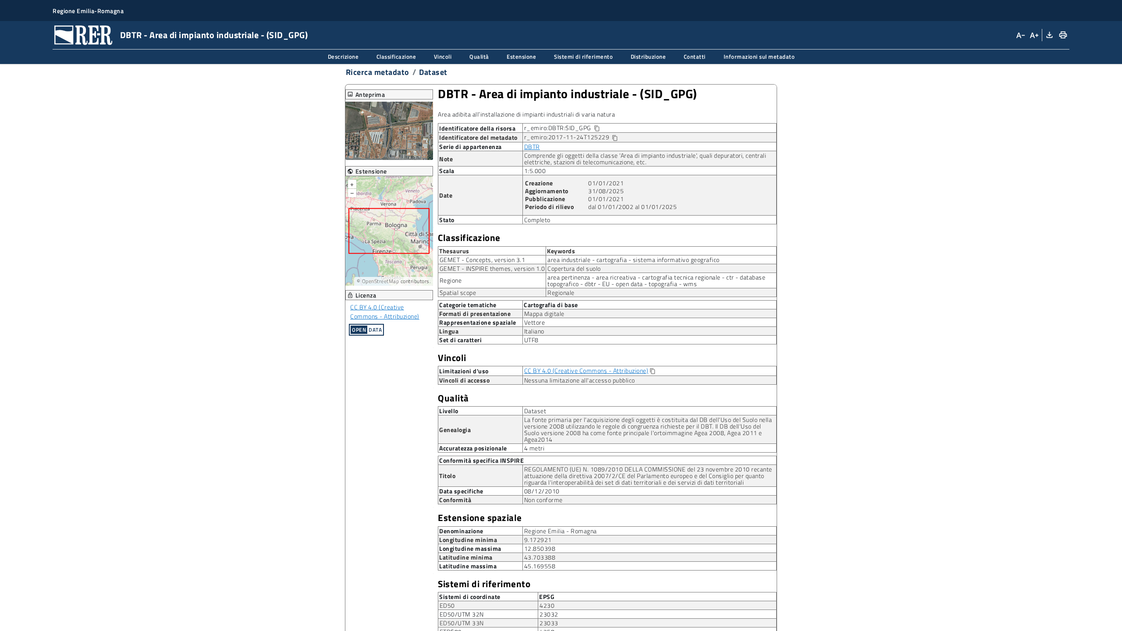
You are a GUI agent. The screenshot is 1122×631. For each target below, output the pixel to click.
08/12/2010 (542, 491)
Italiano (534, 331)
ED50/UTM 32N (462, 614)
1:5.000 (535, 170)
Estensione (367, 171)
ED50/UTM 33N (462, 623)
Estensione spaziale (480, 518)
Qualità (453, 398)
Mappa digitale (544, 313)
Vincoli (452, 358)
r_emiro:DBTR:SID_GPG (569, 128)
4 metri (534, 448)
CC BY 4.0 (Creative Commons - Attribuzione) (384, 311)
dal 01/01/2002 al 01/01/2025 (632, 206)
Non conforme (543, 499)
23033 (549, 623)
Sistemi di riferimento (484, 584)
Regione (451, 280)
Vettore (534, 322)
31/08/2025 (606, 191)
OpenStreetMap (380, 281)
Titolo (447, 475)
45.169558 (540, 566)
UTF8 (531, 340)
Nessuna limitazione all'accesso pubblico (579, 380)
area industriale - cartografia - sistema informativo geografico (633, 259)
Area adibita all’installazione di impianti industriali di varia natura (526, 114)
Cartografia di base (551, 304)
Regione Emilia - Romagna (560, 531)
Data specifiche (461, 491)
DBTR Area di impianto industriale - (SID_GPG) (567, 94)
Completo (537, 219)
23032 (549, 614)
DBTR (532, 146)
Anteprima (366, 94)
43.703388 (540, 557)
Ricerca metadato (377, 72)
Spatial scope (458, 292)
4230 (547, 605)
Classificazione (469, 238)
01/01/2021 (606, 183)
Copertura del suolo (574, 268)
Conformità (455, 500)
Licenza (361, 295)
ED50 (447, 605)
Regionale (561, 292)
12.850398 (540, 548)
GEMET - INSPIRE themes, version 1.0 (492, 268)
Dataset (433, 72)
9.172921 (538, 539)
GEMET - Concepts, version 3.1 (482, 259)
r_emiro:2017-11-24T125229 (571, 137)
